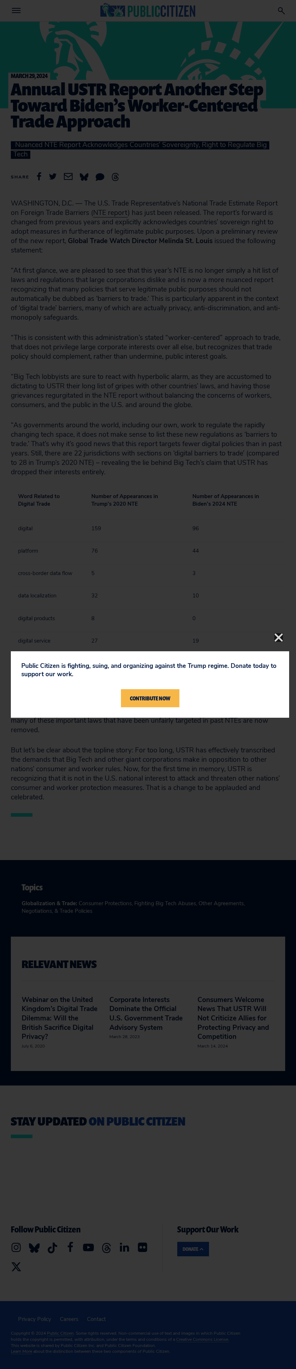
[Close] (278, 637)
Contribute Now (150, 698)
